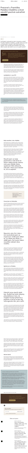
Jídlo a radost (14, 1)
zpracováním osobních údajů (12, 413)
